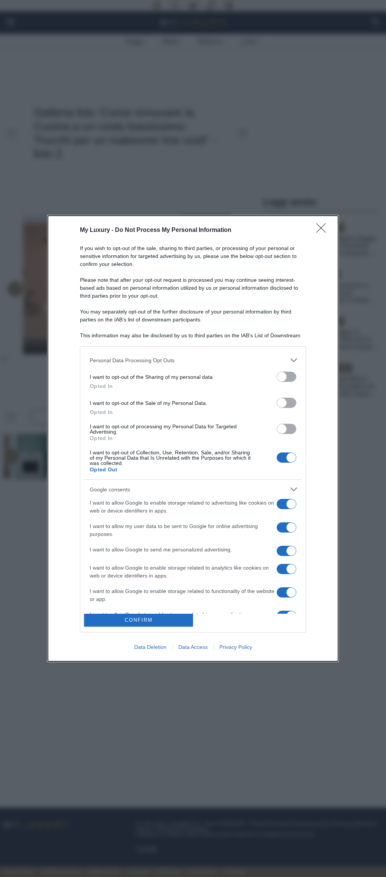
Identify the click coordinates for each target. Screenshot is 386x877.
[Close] (323, 230)
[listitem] (193, 360)
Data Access (193, 647)
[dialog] (193, 438)
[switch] (286, 377)
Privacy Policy (235, 647)
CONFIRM (139, 620)
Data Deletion (150, 647)
